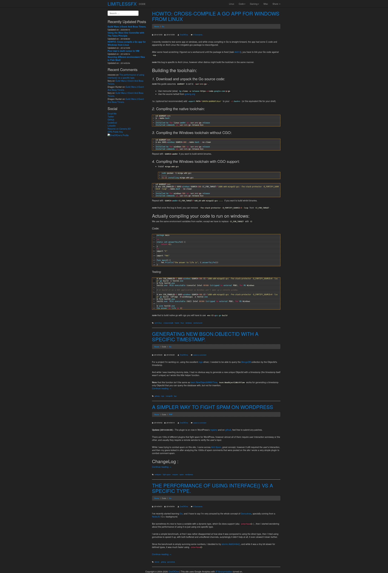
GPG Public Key (115, 131)
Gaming (254, 3)
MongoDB (246, 361)
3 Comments (197, 34)
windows (189, 323)
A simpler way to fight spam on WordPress (212, 406)
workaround (197, 323)
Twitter (111, 116)
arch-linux (158, 323)
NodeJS (156, 516)
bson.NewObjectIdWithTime (204, 382)
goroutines (171, 562)
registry (213, 429)
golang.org (190, 93)
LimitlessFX (122, 3)
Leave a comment (199, 355)
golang (157, 396)
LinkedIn (112, 125)
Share (276, 3)
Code (241, 3)
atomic (157, 562)
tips (175, 396)
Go (181, 513)
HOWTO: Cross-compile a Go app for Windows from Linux (215, 16)
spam (182, 474)
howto (177, 323)
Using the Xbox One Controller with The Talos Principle (126, 34)
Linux (231, 3)
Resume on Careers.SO (119, 128)
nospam (175, 474)
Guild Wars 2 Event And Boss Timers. (127, 26)
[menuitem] (231, 4)
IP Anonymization (224, 571)
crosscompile (168, 323)
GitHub (111, 119)
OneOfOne (184, 34)
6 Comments (197, 506)
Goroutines (246, 513)
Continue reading (161, 388)
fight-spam (167, 474)
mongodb (169, 396)
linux (182, 323)
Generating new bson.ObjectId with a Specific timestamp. (205, 336)
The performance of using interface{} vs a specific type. (212, 488)
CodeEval (112, 122)
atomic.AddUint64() (231, 544)
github (228, 429)
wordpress (189, 474)
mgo (201, 361)
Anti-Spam (216, 447)
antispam (158, 474)
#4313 (237, 51)
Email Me (112, 113)
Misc (266, 3)
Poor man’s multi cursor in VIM (123, 50)
